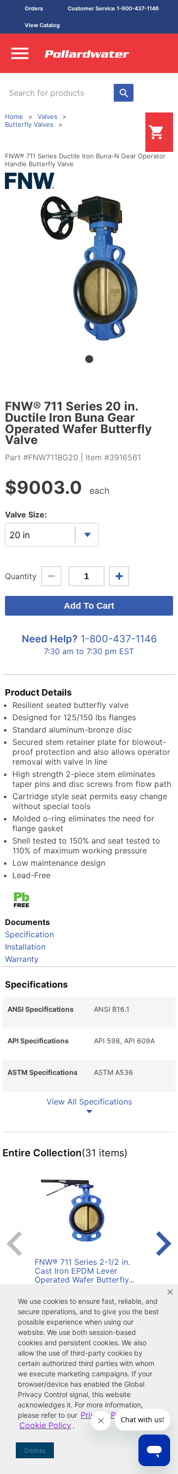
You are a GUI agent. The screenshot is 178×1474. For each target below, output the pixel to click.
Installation (25, 947)
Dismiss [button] (34, 1450)
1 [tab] (89, 359)
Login (129, 132)
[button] (170, 1292)
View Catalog (42, 25)
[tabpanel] (89, 268)
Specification (29, 934)
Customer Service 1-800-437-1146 (113, 8)
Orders (34, 8)
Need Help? (50, 639)
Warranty (22, 959)
